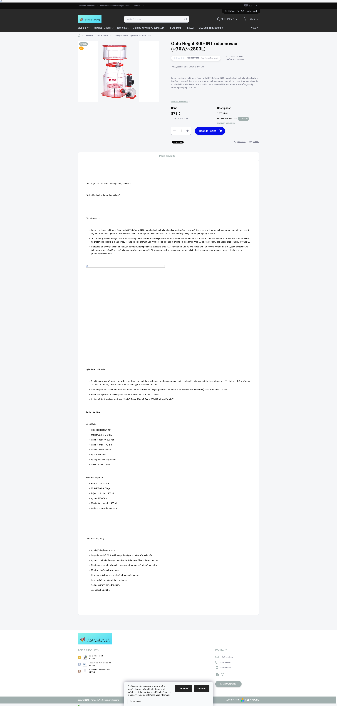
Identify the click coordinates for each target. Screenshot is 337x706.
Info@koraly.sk (226, 657)
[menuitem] (85, 28)
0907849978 (225, 662)
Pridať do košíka (207, 130)
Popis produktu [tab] (167, 156)
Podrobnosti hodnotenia (210, 58)
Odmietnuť (184, 688)
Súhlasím (201, 688)
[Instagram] (222, 674)
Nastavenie (135, 701)
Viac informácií (163, 695)
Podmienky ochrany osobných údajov (115, 6)
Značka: (235, 59)
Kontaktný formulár (228, 684)
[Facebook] (217, 674)
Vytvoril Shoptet (232, 700)
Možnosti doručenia (226, 123)
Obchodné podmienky (87, 6)
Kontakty (138, 6)
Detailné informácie (179, 102)
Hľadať (185, 19)
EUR (251, 5)
